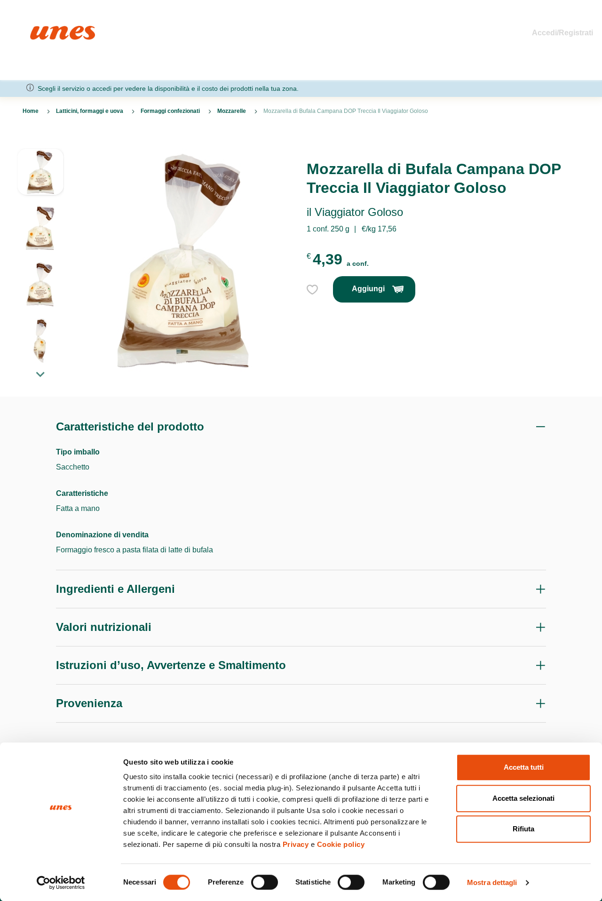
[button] (40, 176)
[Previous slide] (40, 140)
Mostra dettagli (492, 882)
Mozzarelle (231, 111)
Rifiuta (523, 829)
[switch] (264, 882)
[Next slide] (40, 374)
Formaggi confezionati (170, 111)
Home (40, 30)
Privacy (296, 844)
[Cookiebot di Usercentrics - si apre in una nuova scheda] (61, 883)
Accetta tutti (524, 767)
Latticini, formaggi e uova (89, 111)
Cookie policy (341, 844)
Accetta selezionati (523, 798)
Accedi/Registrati (562, 33)
